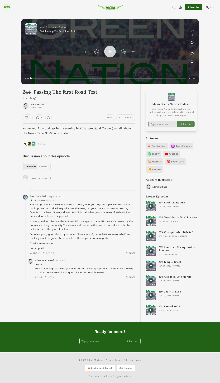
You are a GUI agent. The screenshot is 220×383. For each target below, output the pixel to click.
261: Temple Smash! (170, 261)
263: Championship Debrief (175, 232)
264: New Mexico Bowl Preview (178, 217)
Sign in (210, 7)
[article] (171, 206)
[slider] (108, 78)
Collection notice (132, 360)
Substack (94, 376)
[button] (86, 52)
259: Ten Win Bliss (170, 291)
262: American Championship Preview (177, 249)
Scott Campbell (38, 196)
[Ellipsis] (133, 196)
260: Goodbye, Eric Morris (175, 276)
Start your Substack (102, 368)
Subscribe (193, 7)
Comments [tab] (30, 166)
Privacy (109, 360)
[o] (150, 206)
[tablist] (37, 166)
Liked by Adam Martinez (43, 200)
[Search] (173, 7)
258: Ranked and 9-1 (170, 306)
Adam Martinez (38, 104)
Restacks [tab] (44, 166)
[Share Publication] (180, 7)
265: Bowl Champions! (172, 202)
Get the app (125, 368)
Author (39, 264)
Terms (118, 360)
